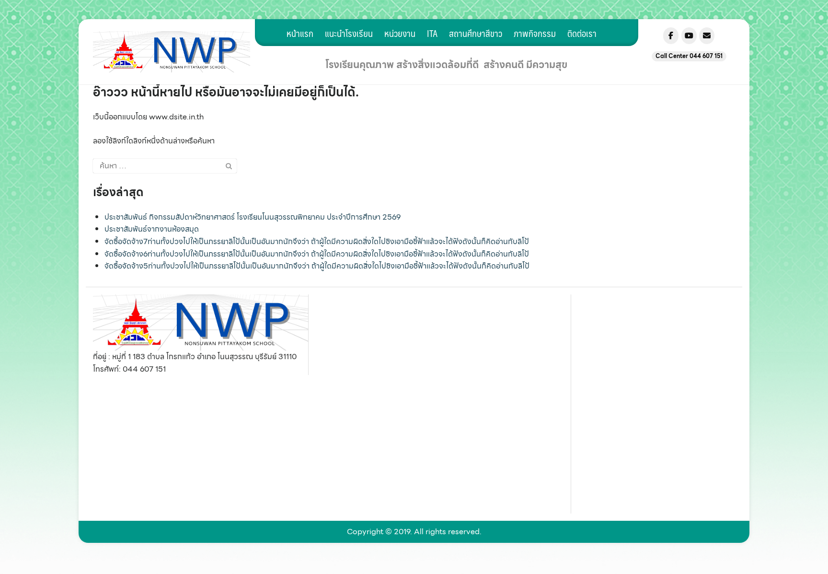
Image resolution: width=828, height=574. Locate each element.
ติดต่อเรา (582, 33)
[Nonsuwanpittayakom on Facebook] (670, 35)
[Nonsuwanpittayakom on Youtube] (689, 35)
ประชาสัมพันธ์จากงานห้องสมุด (151, 229)
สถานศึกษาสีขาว (475, 33)
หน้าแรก (300, 33)
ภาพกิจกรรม (535, 33)
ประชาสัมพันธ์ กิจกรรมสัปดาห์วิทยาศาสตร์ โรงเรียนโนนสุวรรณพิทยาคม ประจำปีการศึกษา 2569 (252, 217)
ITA (432, 33)
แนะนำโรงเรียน (349, 33)
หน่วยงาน (399, 33)
